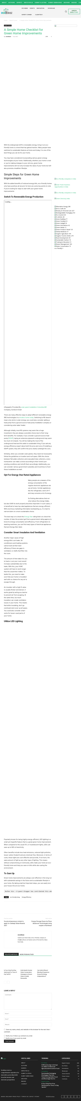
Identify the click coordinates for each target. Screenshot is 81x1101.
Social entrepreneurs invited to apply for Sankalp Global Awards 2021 (14, 923)
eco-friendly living (15, 897)
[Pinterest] (15, 41)
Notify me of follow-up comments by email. (19, 1036)
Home (5, 20)
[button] (66, 11)
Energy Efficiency (26, 897)
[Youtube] (78, 1096)
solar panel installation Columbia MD (34, 407)
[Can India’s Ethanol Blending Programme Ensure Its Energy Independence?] (44, 964)
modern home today (26, 417)
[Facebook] (6, 41)
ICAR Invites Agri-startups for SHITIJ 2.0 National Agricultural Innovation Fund (50, 1066)
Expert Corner (13, 20)
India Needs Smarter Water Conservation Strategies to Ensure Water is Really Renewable (26, 974)
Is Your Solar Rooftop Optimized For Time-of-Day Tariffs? (10, 972)
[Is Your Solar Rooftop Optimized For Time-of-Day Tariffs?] (11, 964)
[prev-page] (5, 982)
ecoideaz (8, 36)
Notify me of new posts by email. (16, 1038)
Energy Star (28, 517)
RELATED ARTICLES (11, 954)
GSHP (11, 438)
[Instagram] (66, 1096)
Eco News (44, 1063)
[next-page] (8, 982)
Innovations (44, 1071)
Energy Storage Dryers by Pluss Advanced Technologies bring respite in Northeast (42, 923)
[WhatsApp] (20, 41)
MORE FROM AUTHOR (27, 954)
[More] (24, 41)
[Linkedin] (22, 945)
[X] (10, 41)
